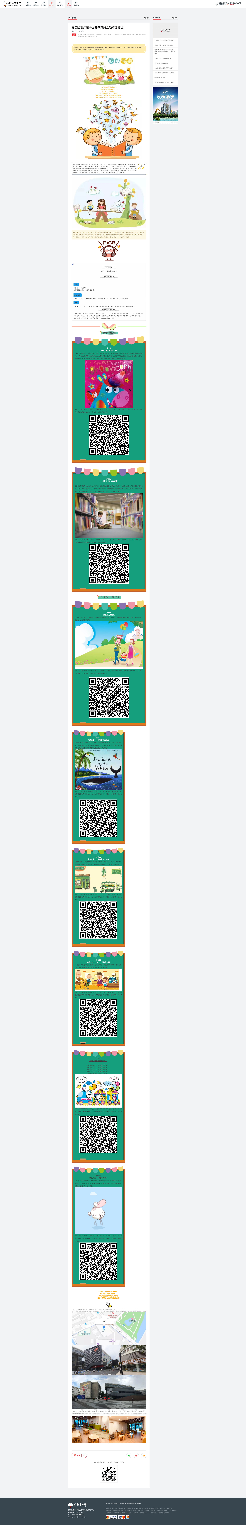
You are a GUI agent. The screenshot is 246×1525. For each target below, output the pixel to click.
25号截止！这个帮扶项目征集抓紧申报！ (165, 40)
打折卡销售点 (114, 1503)
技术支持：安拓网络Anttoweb (76, 1514)
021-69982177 (230, 4)
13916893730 (79, 1512)
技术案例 (43, 5)
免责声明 (133, 1503)
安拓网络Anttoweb (144, 1513)
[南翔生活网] (12, 4)
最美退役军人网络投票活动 (161, 63)
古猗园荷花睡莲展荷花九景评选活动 (164, 68)
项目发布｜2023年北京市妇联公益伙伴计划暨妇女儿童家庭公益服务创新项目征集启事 (165, 51)
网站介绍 (108, 1503)
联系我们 (139, 1503)
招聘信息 (127, 1503)
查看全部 (146, 18)
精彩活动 (36, 5)
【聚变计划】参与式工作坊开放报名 (164, 45)
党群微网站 (60, 5)
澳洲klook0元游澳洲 (160, 77)
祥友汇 (51, 5)
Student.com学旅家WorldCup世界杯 (164, 82)
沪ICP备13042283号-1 (80, 1517)
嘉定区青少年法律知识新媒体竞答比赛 (164, 73)
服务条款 (122, 1503)
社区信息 (68, 5)
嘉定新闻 (28, 5)
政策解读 (76, 5)
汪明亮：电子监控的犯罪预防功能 (163, 58)
